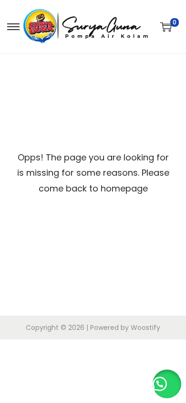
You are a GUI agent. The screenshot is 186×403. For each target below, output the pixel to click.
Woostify (145, 327)
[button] (167, 384)
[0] (166, 26)
